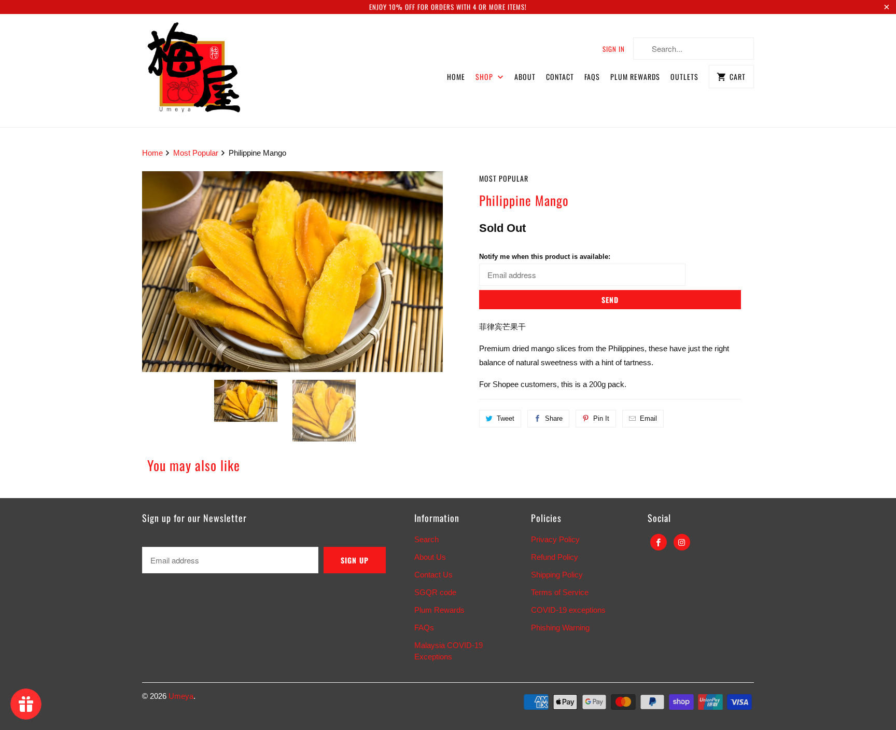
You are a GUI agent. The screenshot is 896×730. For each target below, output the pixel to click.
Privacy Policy (555, 539)
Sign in (614, 49)
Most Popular (503, 178)
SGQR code (435, 592)
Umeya (181, 696)
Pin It (601, 418)
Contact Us (433, 574)
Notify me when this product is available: (544, 256)
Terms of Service (560, 592)
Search (426, 539)
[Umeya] (194, 70)
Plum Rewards (635, 76)
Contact (560, 76)
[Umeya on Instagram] (682, 542)
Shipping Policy (557, 574)
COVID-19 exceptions (568, 609)
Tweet (505, 418)
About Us (430, 557)
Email (648, 418)
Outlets (684, 76)
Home (456, 76)
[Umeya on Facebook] (658, 542)
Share (554, 418)
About (525, 76)
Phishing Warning (560, 627)
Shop (485, 76)
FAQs (592, 76)
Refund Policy (554, 557)
